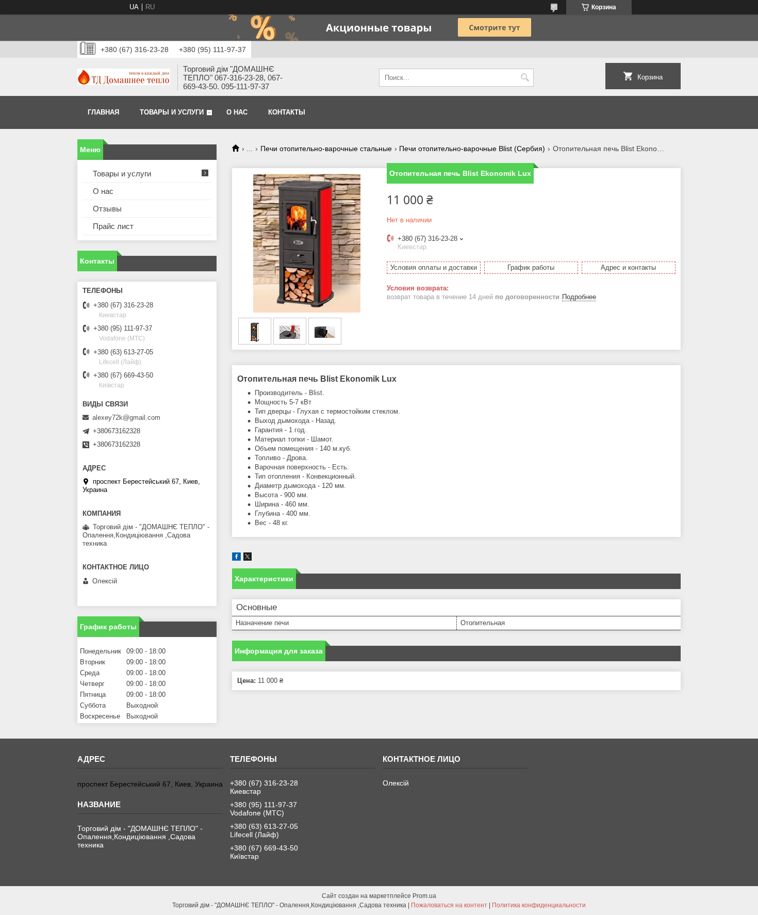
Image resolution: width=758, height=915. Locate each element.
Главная (103, 112)
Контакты (286, 112)
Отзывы (107, 208)
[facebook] (236, 558)
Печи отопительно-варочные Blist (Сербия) (472, 148)
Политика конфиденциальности (539, 905)
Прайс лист (113, 226)
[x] (247, 558)
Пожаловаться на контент (449, 905)
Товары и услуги (172, 112)
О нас (237, 112)
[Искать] (525, 78)
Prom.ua (424, 896)
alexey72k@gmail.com (126, 417)
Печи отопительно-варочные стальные (326, 148)
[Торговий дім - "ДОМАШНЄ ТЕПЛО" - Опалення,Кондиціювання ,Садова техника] (123, 78)
